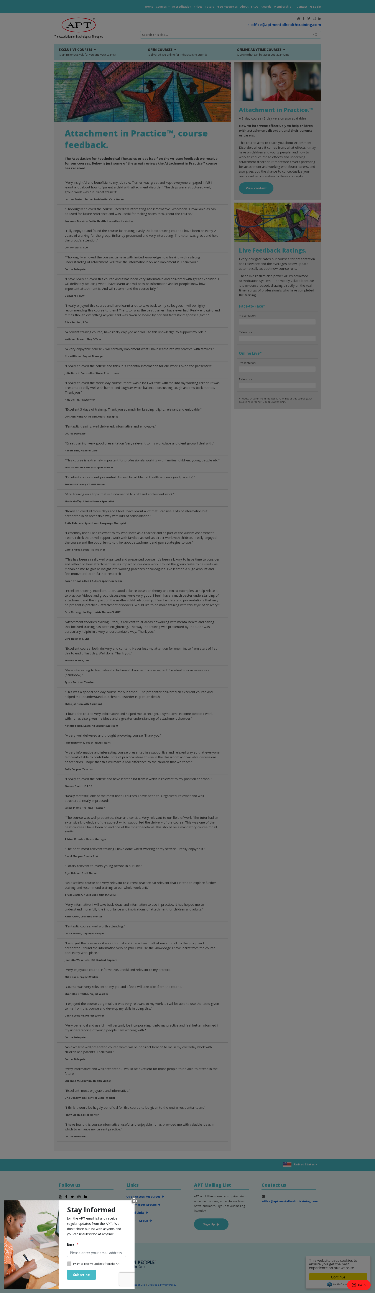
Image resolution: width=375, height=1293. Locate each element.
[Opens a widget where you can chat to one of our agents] (359, 1285)
